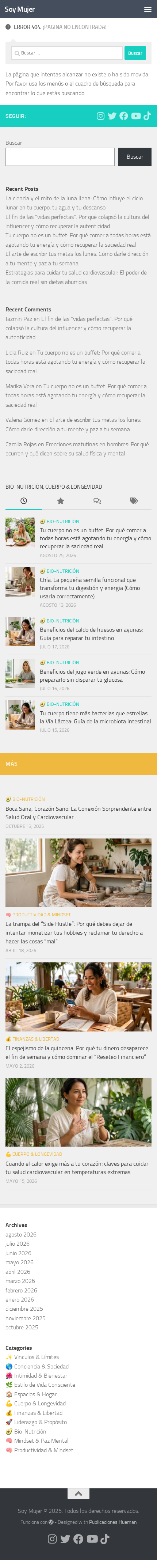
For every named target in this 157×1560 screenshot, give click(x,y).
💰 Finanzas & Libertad (32, 1039)
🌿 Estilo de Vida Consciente (40, 1384)
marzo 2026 (20, 1280)
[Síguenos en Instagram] (100, 115)
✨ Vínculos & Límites (32, 1356)
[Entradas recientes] (23, 502)
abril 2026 (17, 1271)
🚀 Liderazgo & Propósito (36, 1422)
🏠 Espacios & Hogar (31, 1394)
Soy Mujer (20, 9)
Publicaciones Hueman (113, 1522)
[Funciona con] (51, 1522)
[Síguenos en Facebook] (123, 115)
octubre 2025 (21, 1327)
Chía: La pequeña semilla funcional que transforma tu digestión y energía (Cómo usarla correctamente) (90, 588)
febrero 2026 (21, 1290)
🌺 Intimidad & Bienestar (36, 1375)
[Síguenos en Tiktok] (147, 115)
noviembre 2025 (25, 1318)
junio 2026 (18, 1253)
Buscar (13, 142)
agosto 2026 (21, 1234)
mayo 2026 (19, 1262)
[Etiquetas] (133, 502)
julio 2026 (17, 1243)
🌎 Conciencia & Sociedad (37, 1366)
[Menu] (148, 9)
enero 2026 (19, 1299)
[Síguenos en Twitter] (112, 115)
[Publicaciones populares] (60, 502)
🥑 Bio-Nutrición (59, 521)
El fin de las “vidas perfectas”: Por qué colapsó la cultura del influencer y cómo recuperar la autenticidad (69, 328)
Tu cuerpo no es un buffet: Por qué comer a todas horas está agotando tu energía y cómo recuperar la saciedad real (75, 362)
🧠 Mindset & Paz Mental (37, 1440)
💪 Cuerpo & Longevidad (33, 1154)
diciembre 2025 (24, 1308)
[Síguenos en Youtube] (135, 115)
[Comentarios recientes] (96, 502)
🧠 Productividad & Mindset (38, 914)
